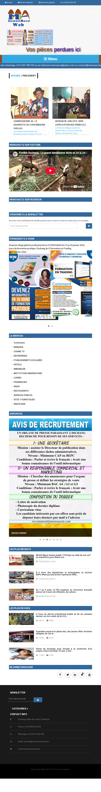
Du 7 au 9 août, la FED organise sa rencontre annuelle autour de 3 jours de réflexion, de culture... (64, 590)
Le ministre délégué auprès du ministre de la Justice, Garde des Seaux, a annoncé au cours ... (68, 130)
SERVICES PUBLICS (23, 395)
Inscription (93, 13)
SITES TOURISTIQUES (24, 399)
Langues (38, 7)
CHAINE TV (19, 351)
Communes (19, 342)
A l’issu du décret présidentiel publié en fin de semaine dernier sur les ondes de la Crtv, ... (64, 615)
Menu (52, 59)
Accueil (16, 75)
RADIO (17, 386)
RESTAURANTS (21, 390)
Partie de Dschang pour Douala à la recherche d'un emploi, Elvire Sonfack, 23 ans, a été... (64, 649)
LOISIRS (17, 377)
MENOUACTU (18, 498)
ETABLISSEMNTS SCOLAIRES (28, 360)
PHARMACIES (20, 382)
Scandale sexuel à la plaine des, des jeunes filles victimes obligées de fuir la (64, 632)
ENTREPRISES (20, 355)
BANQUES (18, 347)
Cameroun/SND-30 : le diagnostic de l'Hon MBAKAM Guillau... (29, 125)
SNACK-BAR (19, 404)
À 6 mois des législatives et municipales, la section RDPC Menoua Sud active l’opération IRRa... (64, 573)
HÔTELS (18, 364)
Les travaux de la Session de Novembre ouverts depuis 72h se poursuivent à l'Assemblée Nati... (27, 134)
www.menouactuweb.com (29, 749)
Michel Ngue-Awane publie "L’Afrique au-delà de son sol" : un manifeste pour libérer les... (64, 556)
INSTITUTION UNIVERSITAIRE (28, 373)
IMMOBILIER (19, 369)
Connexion (80, 13)
